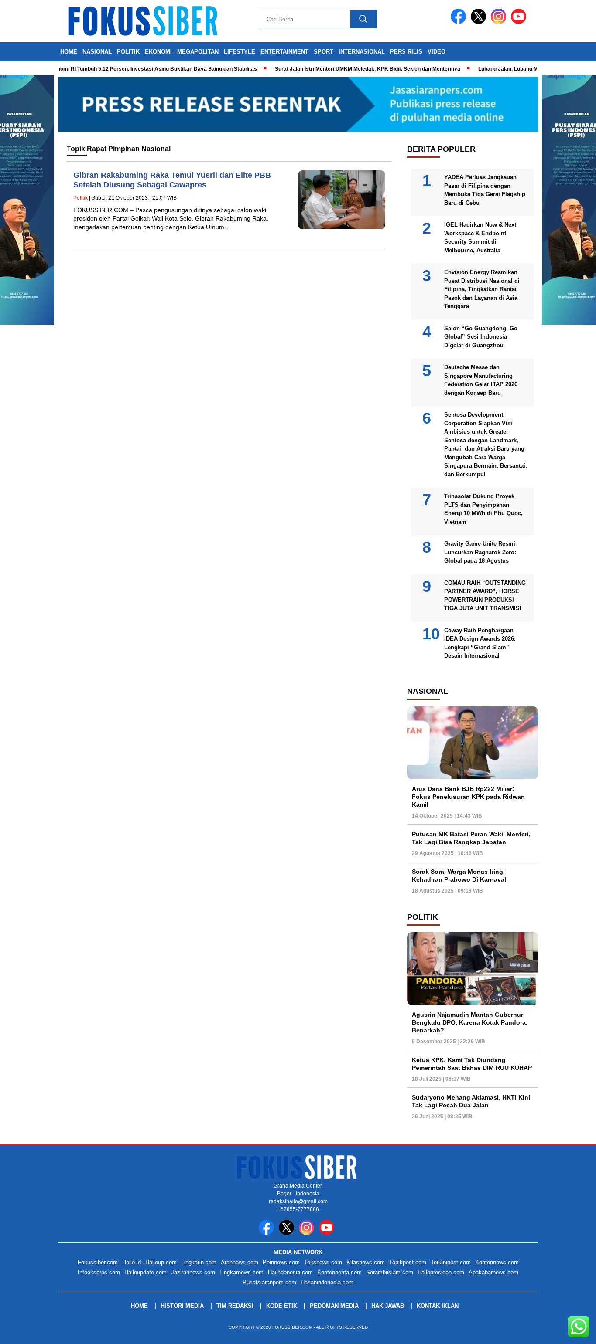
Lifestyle (239, 51)
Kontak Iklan (438, 1306)
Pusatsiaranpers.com (269, 1282)
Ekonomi (158, 51)
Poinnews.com (281, 1262)
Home (68, 51)
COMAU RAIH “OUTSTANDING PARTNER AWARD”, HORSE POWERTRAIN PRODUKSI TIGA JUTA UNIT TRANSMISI (485, 596)
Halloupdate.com (145, 1272)
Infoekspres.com (99, 1272)
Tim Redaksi (234, 1306)
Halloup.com (161, 1262)
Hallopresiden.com (441, 1272)
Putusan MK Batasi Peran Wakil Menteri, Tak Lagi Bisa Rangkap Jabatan (471, 838)
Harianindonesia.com (327, 1282)
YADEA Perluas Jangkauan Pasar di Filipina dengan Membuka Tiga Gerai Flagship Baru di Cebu (484, 190)
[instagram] (500, 22)
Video (436, 51)
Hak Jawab (387, 1306)
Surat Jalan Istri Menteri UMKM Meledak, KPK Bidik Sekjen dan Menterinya (347, 69)
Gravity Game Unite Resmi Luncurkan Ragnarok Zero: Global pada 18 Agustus (480, 552)
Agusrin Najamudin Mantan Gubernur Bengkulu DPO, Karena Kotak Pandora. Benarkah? (469, 1022)
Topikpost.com (407, 1262)
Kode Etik (281, 1306)
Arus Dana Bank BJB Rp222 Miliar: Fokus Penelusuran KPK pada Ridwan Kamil (468, 796)
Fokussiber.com (98, 1262)
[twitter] (480, 22)
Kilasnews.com (365, 1262)
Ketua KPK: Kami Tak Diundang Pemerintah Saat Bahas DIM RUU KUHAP (472, 1063)
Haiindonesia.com (290, 1272)
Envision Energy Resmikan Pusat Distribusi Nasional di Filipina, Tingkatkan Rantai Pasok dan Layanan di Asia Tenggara (482, 289)
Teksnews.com (323, 1262)
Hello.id (131, 1262)
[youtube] (520, 22)
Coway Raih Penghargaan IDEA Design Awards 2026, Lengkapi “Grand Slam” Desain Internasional (480, 643)
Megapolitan (198, 51)
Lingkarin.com (198, 1262)
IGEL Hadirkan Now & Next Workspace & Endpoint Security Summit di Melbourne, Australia (480, 237)
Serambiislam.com (389, 1272)
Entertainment (284, 51)
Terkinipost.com (451, 1262)
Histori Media (182, 1306)
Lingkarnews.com (241, 1272)
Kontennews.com (497, 1262)
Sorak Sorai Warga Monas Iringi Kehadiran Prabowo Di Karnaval (459, 875)
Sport (323, 51)
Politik (128, 51)
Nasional (97, 51)
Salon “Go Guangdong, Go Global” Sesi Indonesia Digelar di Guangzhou (480, 337)
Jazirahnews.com (193, 1272)
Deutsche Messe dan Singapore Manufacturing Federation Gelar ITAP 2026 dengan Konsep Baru (480, 380)
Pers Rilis (406, 51)
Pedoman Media (334, 1306)
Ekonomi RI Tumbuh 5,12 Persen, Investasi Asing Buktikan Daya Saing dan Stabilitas (131, 69)
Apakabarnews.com (493, 1272)
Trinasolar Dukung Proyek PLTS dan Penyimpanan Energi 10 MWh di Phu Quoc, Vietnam (483, 509)
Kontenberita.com (339, 1272)
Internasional (362, 51)
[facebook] (460, 22)
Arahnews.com (239, 1262)
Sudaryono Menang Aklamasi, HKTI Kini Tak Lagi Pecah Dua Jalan (471, 1101)
